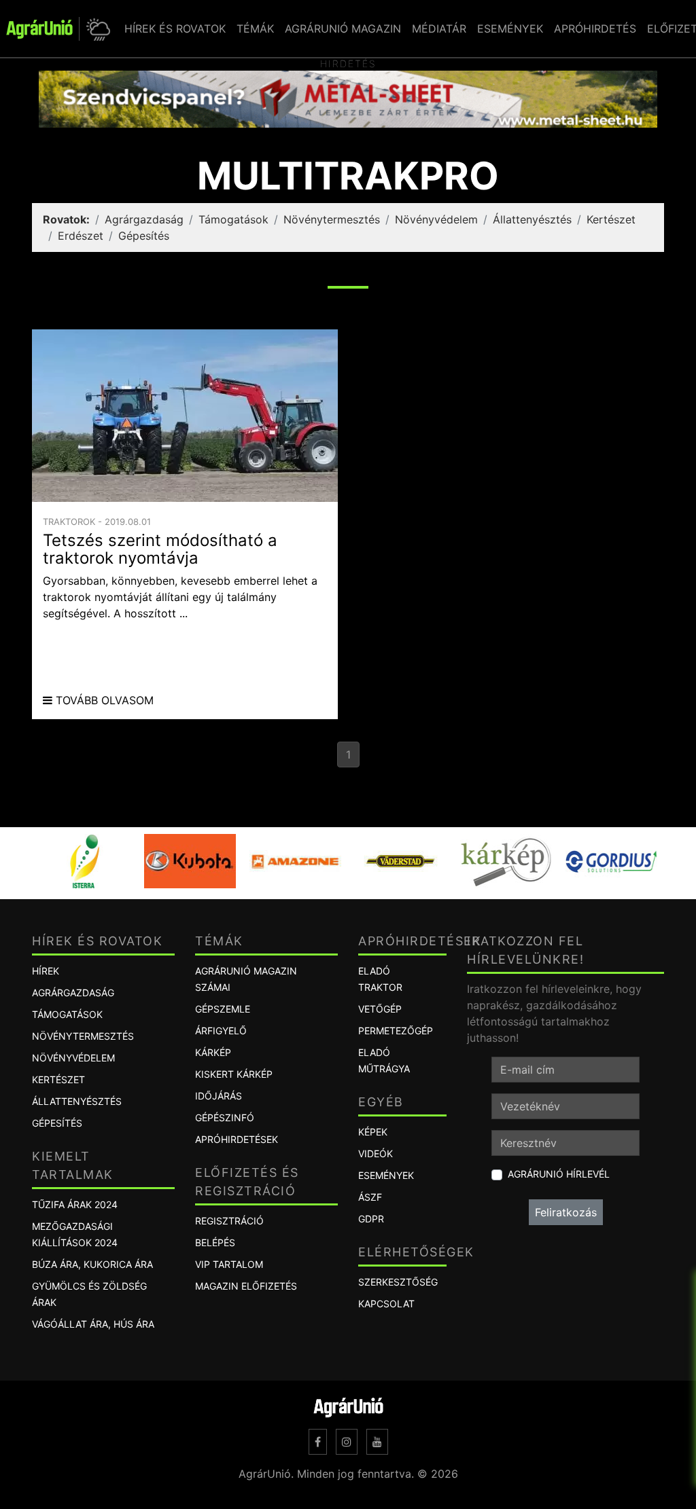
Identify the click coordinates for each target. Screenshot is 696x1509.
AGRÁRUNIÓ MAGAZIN (343, 28)
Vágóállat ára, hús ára (93, 1324)
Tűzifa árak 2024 (75, 1204)
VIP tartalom (229, 1264)
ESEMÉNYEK (510, 28)
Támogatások (233, 219)
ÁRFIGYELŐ (221, 1030)
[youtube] (377, 1442)
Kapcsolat (386, 1303)
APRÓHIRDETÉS (595, 28)
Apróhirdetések (236, 1139)
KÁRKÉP (213, 1052)
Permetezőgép (395, 1030)
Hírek (45, 971)
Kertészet (611, 219)
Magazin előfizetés (246, 1286)
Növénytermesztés (331, 219)
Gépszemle (222, 1009)
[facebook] (318, 1442)
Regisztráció (229, 1220)
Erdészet (80, 235)
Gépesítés (143, 235)
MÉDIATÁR (439, 28)
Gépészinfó (224, 1117)
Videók (375, 1153)
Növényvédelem (436, 219)
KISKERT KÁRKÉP (234, 1074)
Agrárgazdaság (144, 219)
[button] (96, 29)
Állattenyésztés (532, 219)
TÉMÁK (255, 28)
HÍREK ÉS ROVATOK (175, 28)
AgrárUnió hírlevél (559, 1174)
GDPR (371, 1218)
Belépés (215, 1242)
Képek (372, 1132)
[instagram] (347, 1442)
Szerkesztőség (398, 1282)
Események (386, 1175)
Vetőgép (380, 1009)
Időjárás (218, 1096)
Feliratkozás (566, 1212)
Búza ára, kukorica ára (92, 1264)
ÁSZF (370, 1197)
